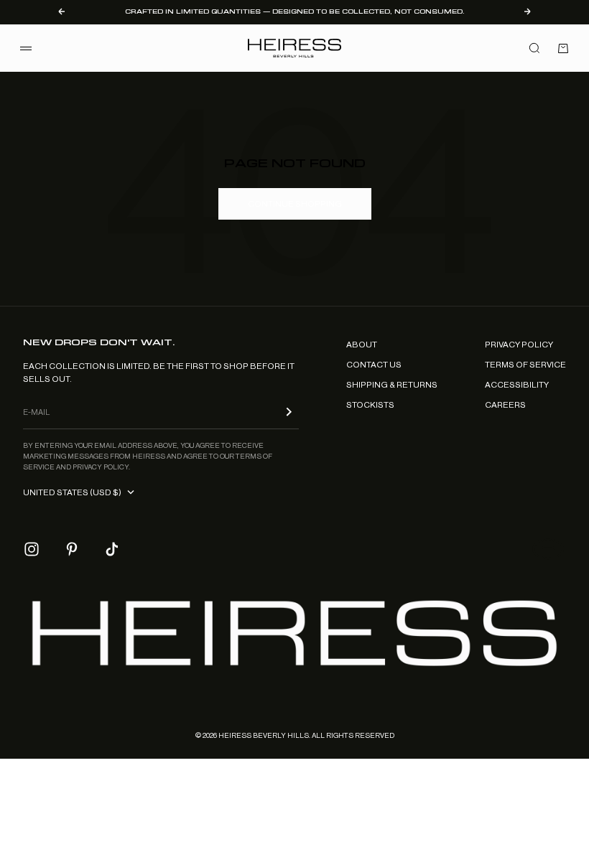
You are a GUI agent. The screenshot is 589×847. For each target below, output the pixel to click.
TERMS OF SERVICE (525, 364)
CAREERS (505, 405)
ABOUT (361, 344)
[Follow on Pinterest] (71, 549)
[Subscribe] (289, 411)
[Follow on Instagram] (31, 549)
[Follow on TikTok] (112, 549)
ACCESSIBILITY (517, 384)
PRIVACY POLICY (519, 344)
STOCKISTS (370, 405)
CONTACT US (374, 364)
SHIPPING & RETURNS (391, 384)
